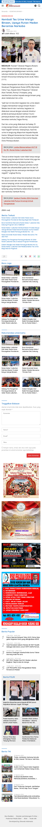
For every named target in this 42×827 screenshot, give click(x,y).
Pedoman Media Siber (14, 819)
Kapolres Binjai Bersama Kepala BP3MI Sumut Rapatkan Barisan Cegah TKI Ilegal (19, 703)
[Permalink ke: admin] (3, 30)
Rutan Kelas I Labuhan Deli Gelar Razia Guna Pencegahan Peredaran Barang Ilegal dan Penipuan (20, 219)
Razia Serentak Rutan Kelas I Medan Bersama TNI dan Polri (19, 236)
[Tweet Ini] (25, 256)
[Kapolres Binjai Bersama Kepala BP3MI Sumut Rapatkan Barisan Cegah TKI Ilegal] (21, 690)
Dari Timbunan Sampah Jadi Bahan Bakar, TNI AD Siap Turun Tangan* (27, 787)
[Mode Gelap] (35, 5)
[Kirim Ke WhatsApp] (38, 256)
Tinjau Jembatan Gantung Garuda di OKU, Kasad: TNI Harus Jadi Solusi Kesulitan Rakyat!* (27, 758)
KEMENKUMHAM (7, 16)
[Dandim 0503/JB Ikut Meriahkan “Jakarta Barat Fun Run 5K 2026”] (30, 712)
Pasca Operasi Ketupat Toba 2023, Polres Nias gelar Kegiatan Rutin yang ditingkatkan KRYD (23, 638)
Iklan (25, 819)
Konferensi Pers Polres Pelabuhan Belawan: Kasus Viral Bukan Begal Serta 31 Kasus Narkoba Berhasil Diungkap (30, 739)
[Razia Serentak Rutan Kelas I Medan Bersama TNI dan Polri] (31, 291)
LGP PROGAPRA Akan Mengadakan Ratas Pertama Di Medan (21, 669)
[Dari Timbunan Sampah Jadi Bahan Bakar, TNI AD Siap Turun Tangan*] (7, 788)
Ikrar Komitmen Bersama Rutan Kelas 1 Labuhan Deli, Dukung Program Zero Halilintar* (21, 224)
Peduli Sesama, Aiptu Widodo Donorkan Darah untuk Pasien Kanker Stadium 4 (10, 721)
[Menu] (3, 5)
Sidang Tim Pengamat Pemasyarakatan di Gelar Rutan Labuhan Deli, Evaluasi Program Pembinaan (20, 241)
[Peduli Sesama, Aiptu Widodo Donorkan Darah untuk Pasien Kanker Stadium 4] (11, 712)
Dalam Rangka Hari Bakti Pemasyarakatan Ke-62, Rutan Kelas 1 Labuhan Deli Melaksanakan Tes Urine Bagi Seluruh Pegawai (20, 246)
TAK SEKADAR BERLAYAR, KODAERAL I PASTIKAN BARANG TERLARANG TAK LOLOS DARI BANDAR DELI (27, 797)
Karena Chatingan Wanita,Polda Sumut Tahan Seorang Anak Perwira (22, 653)
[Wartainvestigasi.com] (12, 5)
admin (8, 30)
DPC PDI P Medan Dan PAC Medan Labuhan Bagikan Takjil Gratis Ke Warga (21, 661)
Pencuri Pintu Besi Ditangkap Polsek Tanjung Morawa (9, 739)
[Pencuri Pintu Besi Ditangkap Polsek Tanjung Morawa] (11, 730)
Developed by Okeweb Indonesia (21, 821)
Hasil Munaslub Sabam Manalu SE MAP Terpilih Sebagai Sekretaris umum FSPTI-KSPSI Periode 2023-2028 (23, 646)
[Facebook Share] (21, 256)
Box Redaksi (9, 816)
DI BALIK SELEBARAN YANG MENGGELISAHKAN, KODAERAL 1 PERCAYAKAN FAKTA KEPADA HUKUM (27, 778)
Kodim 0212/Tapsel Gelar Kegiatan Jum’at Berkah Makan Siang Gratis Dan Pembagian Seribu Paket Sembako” (26, 768)
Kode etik (33, 819)
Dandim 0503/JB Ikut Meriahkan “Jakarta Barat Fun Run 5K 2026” (30, 721)
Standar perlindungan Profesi (26, 816)
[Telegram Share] (34, 256)
